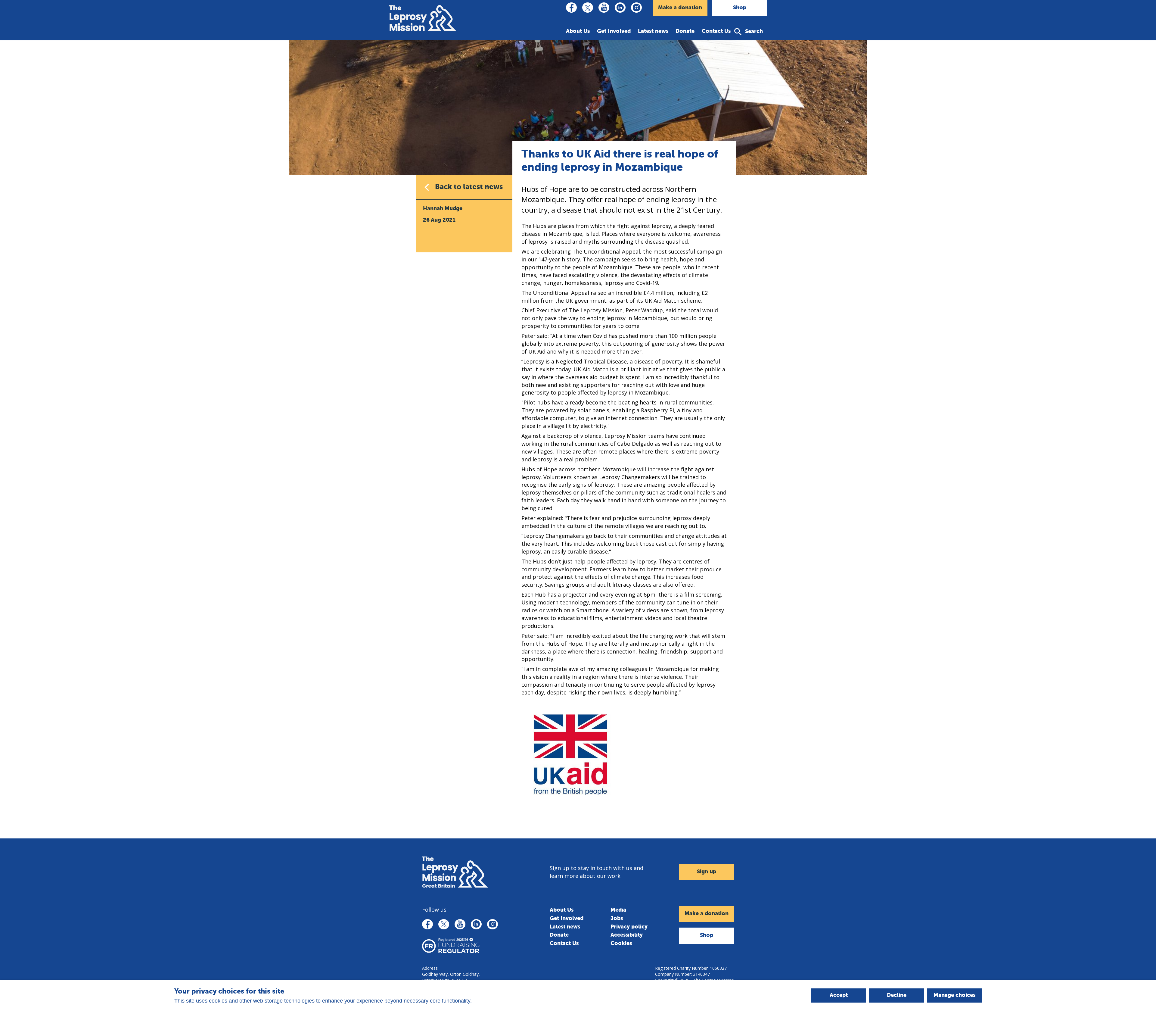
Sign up (706, 872)
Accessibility (627, 935)
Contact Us (716, 31)
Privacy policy (629, 927)
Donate (685, 31)
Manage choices (954, 995)
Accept (839, 995)
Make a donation (680, 8)
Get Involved (614, 31)
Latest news (653, 31)
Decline (896, 995)
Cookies (621, 943)
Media (618, 910)
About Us (578, 31)
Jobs (617, 918)
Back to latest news (469, 187)
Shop (739, 8)
